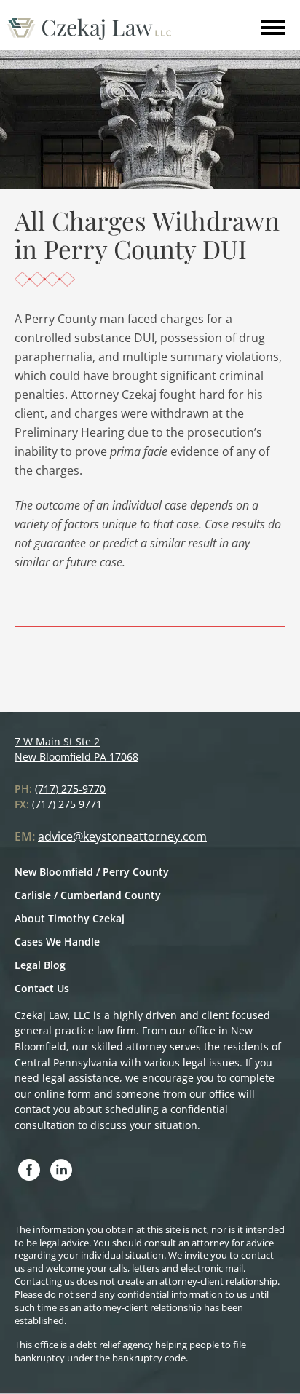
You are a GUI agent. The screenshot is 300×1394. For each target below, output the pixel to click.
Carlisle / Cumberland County (88, 895)
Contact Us (42, 988)
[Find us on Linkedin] (61, 1171)
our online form (53, 1094)
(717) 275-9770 (70, 789)
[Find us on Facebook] (29, 1171)
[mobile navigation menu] (272, 33)
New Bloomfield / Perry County (92, 872)
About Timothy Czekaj (70, 918)
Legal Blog (40, 965)
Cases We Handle (57, 942)
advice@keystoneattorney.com (122, 836)
